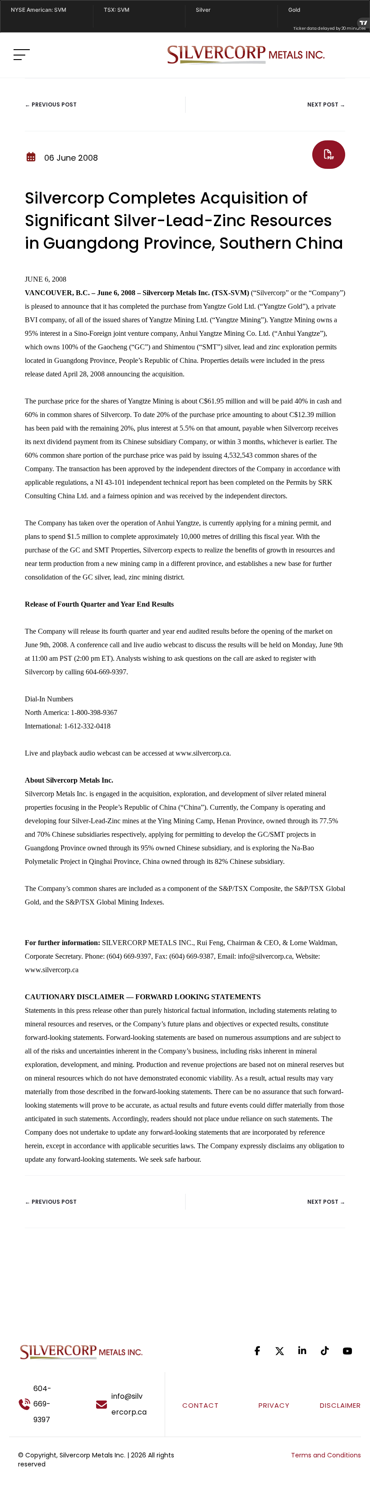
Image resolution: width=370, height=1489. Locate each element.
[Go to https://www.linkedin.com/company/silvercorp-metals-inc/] (302, 1350)
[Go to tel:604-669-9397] (44, 1404)
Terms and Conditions (326, 1455)
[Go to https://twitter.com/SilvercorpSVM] (279, 1351)
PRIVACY (274, 1405)
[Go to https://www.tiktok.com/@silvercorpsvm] (324, 1350)
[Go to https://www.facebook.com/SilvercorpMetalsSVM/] (257, 1350)
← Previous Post (51, 104)
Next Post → (326, 104)
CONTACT (200, 1405)
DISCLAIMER (340, 1405)
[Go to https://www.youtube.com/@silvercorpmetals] (347, 1350)
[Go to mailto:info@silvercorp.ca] (126, 1404)
